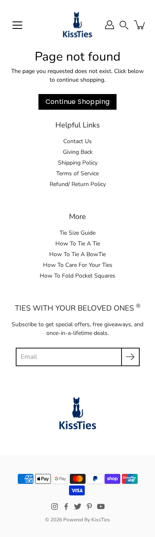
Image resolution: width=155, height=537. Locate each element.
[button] (124, 24)
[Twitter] (77, 506)
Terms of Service (77, 173)
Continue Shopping (77, 101)
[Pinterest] (89, 506)
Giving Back (78, 152)
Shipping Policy (78, 163)
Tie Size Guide (77, 233)
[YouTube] (101, 506)
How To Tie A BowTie (77, 254)
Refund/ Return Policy (78, 184)
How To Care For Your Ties (77, 265)
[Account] (109, 24)
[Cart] (140, 24)
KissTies (100, 519)
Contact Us (77, 141)
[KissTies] (77, 24)
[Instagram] (54, 506)
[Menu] (17, 25)
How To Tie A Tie (77, 243)
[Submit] (130, 357)
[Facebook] (66, 506)
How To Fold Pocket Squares (77, 276)
